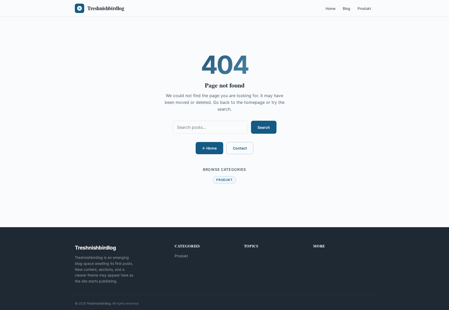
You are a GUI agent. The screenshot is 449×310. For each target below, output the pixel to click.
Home (330, 8)
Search (263, 127)
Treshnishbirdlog (99, 303)
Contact (240, 148)
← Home (209, 148)
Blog (346, 8)
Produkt (364, 8)
